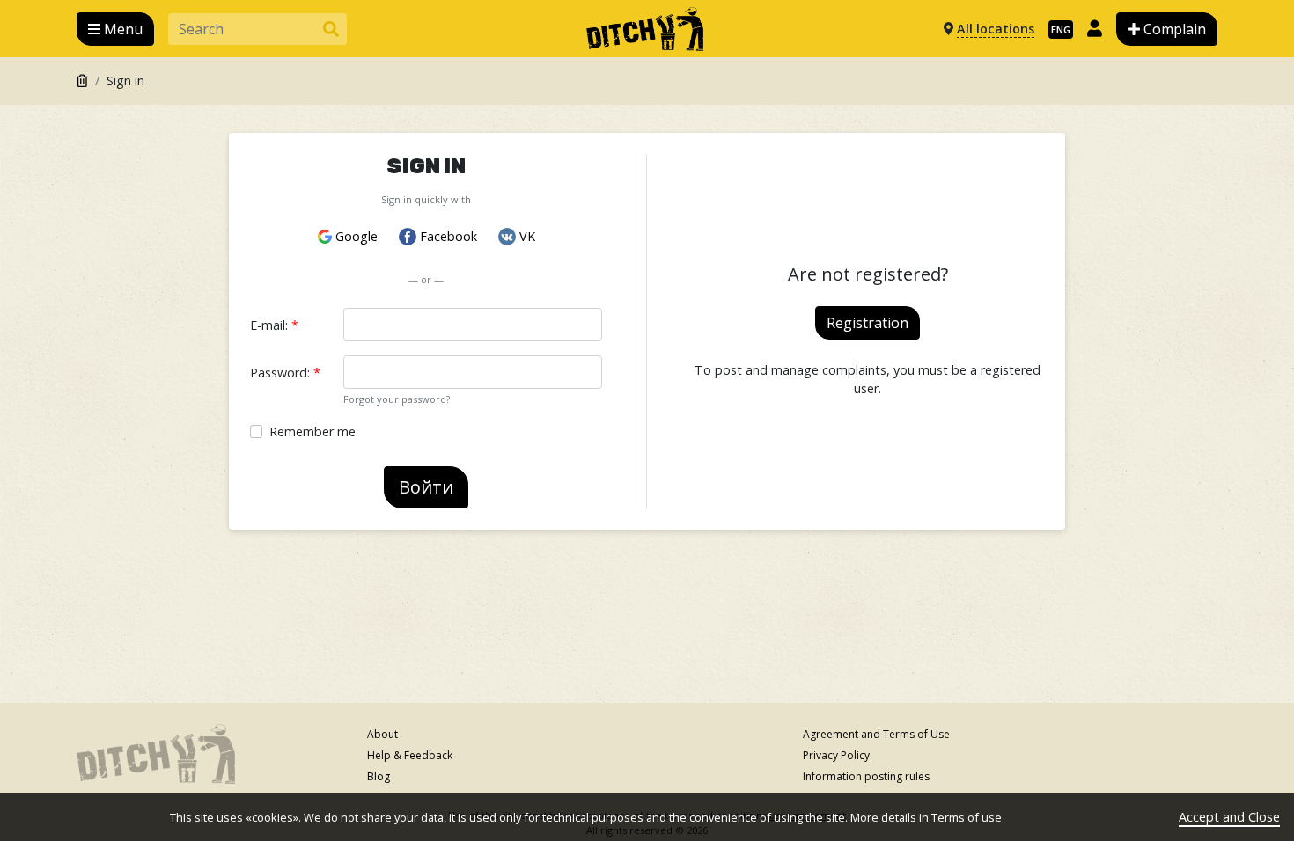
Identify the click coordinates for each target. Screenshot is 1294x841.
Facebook (448, 236)
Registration (867, 323)
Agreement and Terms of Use (876, 734)
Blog (378, 776)
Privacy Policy (836, 755)
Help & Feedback (409, 755)
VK (527, 236)
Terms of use (966, 817)
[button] (115, 29)
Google (356, 236)
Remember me (312, 431)
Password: (285, 372)
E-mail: (274, 325)
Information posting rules (866, 776)
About (382, 734)
